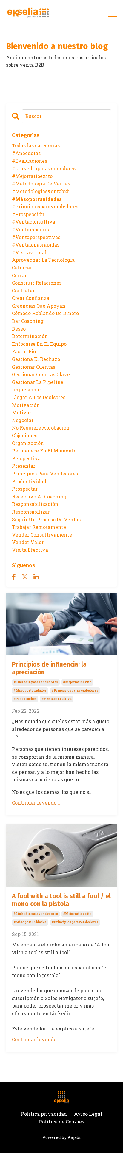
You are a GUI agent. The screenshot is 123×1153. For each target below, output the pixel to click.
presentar (23, 466)
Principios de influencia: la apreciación (49, 668)
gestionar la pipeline (37, 382)
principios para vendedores (45, 473)
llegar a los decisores (38, 397)
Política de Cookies (61, 1121)
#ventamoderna (31, 229)
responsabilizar (31, 512)
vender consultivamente (42, 534)
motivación (26, 405)
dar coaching (28, 321)
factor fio (24, 351)
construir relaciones (36, 283)
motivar (21, 412)
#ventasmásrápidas (35, 244)
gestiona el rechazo (36, 359)
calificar (22, 267)
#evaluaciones (29, 161)
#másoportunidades (30, 690)
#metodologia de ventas (41, 183)
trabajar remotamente (39, 527)
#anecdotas (26, 153)
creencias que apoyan (38, 306)
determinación (30, 336)
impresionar (26, 389)
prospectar (25, 489)
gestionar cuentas (33, 367)
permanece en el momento (44, 450)
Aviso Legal (88, 1114)
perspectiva (26, 458)
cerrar (19, 275)
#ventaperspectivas (36, 237)
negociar (22, 420)
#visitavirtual (29, 252)
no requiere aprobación (41, 427)
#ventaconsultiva (57, 699)
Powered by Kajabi (61, 1137)
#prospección (25, 699)
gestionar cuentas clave (41, 374)
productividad (29, 481)
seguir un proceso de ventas (46, 519)
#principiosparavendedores (75, 690)
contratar (23, 290)
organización (28, 443)
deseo (19, 329)
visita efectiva (30, 550)
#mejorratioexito (77, 682)
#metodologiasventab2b (41, 191)
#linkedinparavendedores (36, 682)
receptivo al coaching (39, 496)
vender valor (28, 542)
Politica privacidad (44, 1114)
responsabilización (35, 504)
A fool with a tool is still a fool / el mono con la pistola (61, 899)
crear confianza (30, 298)
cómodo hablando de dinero (45, 313)
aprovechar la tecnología (43, 260)
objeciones (24, 435)
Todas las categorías (36, 145)
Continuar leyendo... (36, 802)
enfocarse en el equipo (39, 344)
